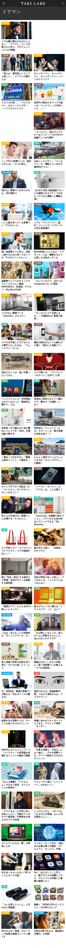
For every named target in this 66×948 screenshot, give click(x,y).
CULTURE (6, 56)
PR (4, 439)
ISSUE (5, 85)
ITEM (36, 143)
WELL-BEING (7, 173)
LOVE (36, 559)
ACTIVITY (6, 23)
